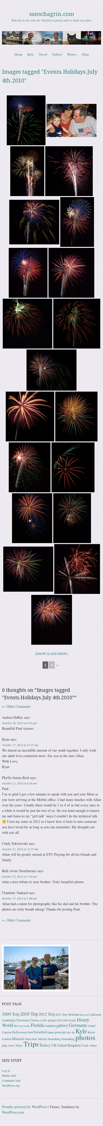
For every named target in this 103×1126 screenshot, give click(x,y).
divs (16, 1026)
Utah (85, 1045)
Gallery (57, 54)
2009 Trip (11, 1014)
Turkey (45, 1045)
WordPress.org (11, 1085)
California (95, 1014)
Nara (28, 1039)
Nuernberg (54, 1039)
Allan (85, 54)
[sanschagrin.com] (51, 38)
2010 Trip (29, 1014)
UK (53, 1045)
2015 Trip (61, 1014)
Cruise (34, 1020)
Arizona (73, 1014)
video (93, 1045)
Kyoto (91, 1032)
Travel (43, 54)
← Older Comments (16, 706)
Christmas (22, 1020)
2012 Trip (47, 1014)
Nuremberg (68, 1039)
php (4, 1045)
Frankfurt (50, 1026)
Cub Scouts (69, 1020)
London (6, 1039)
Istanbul (40, 1031)
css (59, 1020)
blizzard (84, 1014)
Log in (6, 1070)
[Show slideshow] (51, 653)
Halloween (19, 1032)
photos (85, 1037)
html (30, 1032)
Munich (18, 1038)
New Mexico (39, 1039)
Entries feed (9, 1075)
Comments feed (11, 1080)
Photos (71, 54)
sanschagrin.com (51, 14)
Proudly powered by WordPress (24, 1106)
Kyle (31, 54)
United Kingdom (69, 1045)
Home (18, 54)
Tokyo (19, 1045)
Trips (31, 1044)
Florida (37, 1025)
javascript (60, 1032)
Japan (50, 1032)
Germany (78, 1025)
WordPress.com (13, 1112)
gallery (62, 1025)
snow (11, 1045)
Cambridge (8, 1020)
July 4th (70, 1032)
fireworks (25, 1026)
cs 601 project (48, 1020)
